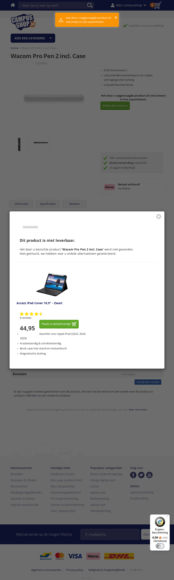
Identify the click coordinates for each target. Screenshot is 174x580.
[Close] (158, 216)
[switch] (160, 546)
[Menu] (167, 517)
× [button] (116, 17)
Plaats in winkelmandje (56, 324)
